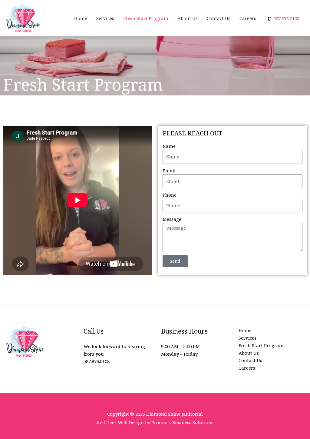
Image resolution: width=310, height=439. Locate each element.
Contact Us (218, 18)
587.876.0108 (97, 361)
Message (172, 219)
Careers (247, 18)
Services (105, 18)
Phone (169, 195)
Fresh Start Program (145, 18)
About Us (187, 18)
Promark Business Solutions (182, 422)
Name (169, 146)
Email (169, 171)
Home (80, 18)
